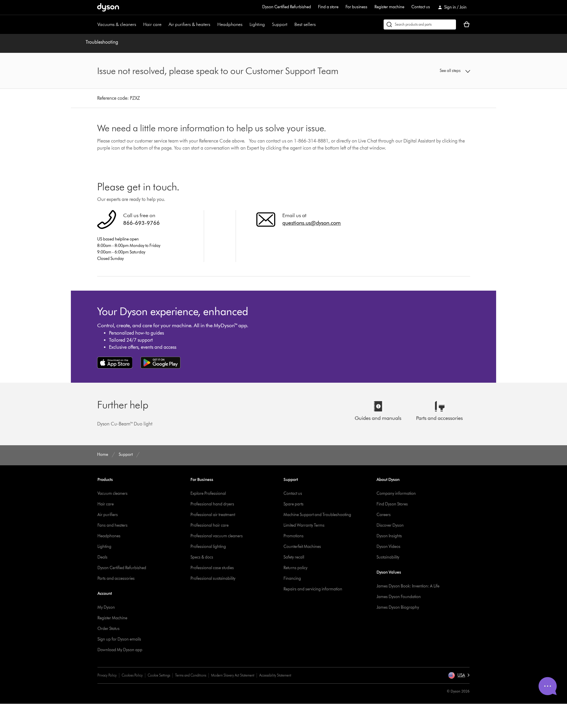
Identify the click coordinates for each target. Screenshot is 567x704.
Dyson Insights (389, 535)
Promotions (294, 535)
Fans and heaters (112, 525)
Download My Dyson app (119, 649)
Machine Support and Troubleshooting (317, 514)
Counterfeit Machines (302, 546)
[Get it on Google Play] (160, 363)
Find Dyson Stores (392, 504)
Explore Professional (208, 493)
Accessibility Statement (275, 675)
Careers (384, 514)
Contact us (420, 6)
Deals (102, 557)
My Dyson (106, 607)
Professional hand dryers (212, 504)
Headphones (229, 24)
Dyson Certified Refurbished (286, 6)
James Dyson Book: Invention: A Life (408, 586)
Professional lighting (208, 546)
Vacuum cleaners (112, 493)
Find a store (328, 6)
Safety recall (294, 557)
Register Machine (112, 617)
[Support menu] (290, 24)
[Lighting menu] (268, 24)
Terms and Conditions (190, 675)
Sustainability (388, 557)
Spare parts (294, 504)
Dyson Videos (388, 546)
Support (279, 24)
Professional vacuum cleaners (216, 535)
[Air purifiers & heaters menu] (213, 24)
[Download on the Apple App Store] (115, 363)
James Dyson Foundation (399, 596)
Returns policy (295, 567)
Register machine (389, 6)
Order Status (108, 628)
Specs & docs (201, 557)
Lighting (257, 24)
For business (356, 6)
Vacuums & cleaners (116, 24)
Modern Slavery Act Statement (232, 675)
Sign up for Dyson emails (119, 639)
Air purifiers (107, 514)
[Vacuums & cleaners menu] (139, 24)
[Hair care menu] (164, 24)
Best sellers (305, 24)
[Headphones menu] (245, 24)
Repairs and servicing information (313, 589)
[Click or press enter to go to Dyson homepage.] (108, 7)
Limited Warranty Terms (304, 525)
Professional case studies (212, 567)
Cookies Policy (132, 675)
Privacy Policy (107, 675)
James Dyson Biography (398, 607)
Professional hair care (209, 525)
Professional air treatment (212, 514)
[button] (427, 70)
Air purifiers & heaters (189, 24)
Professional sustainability (212, 578)
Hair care (152, 24)
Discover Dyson (390, 525)
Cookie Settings (159, 675)
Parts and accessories (116, 578)
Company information (396, 493)
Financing (292, 578)
